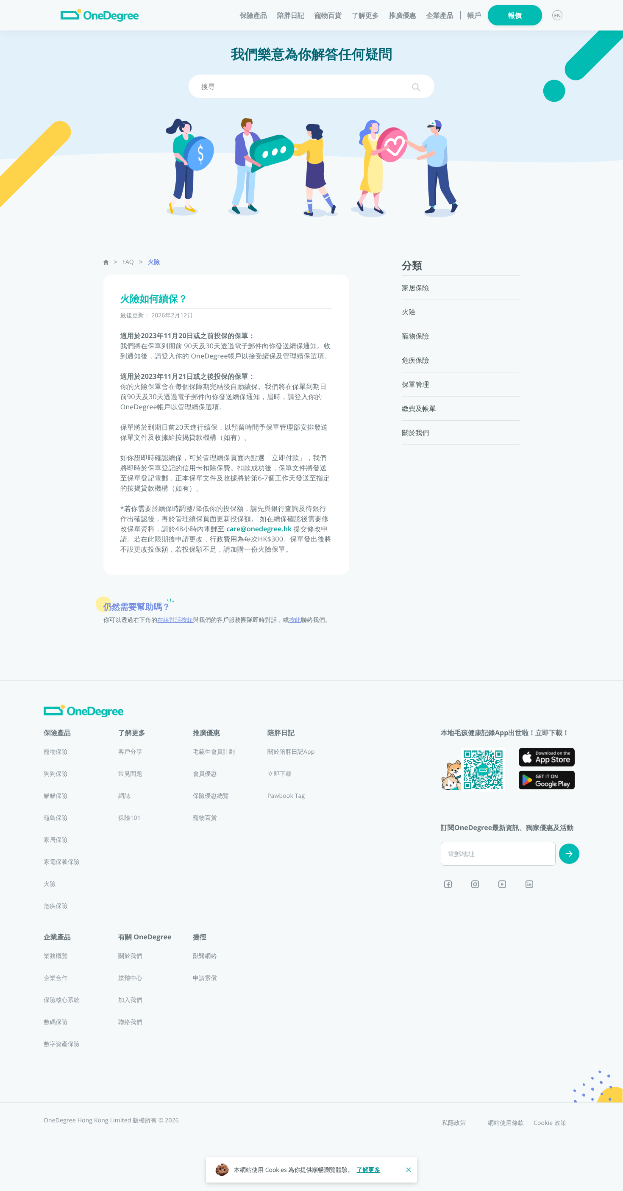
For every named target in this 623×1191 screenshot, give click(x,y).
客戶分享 (130, 752)
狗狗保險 (56, 774)
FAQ (128, 262)
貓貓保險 (56, 796)
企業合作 (56, 978)
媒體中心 (130, 978)
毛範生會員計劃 (214, 752)
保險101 (129, 818)
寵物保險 (56, 752)
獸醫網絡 (205, 956)
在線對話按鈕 (175, 619)
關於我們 (130, 956)
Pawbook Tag (286, 796)
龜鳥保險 (56, 818)
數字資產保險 (62, 1044)
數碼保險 (56, 1022)
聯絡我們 (130, 1022)
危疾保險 (56, 906)
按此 (295, 620)
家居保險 (56, 840)
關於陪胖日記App (290, 752)
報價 (515, 15)
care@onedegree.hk (259, 528)
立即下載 (279, 774)
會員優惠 (205, 774)
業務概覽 (56, 956)
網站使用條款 (506, 1123)
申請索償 (205, 978)
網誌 (124, 796)
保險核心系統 (62, 1000)
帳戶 (474, 15)
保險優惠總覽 (211, 796)
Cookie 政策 (550, 1123)
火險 (154, 262)
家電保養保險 (62, 862)
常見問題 (130, 774)
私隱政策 (454, 1123)
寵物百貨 (328, 15)
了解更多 (368, 1170)
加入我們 (130, 1000)
